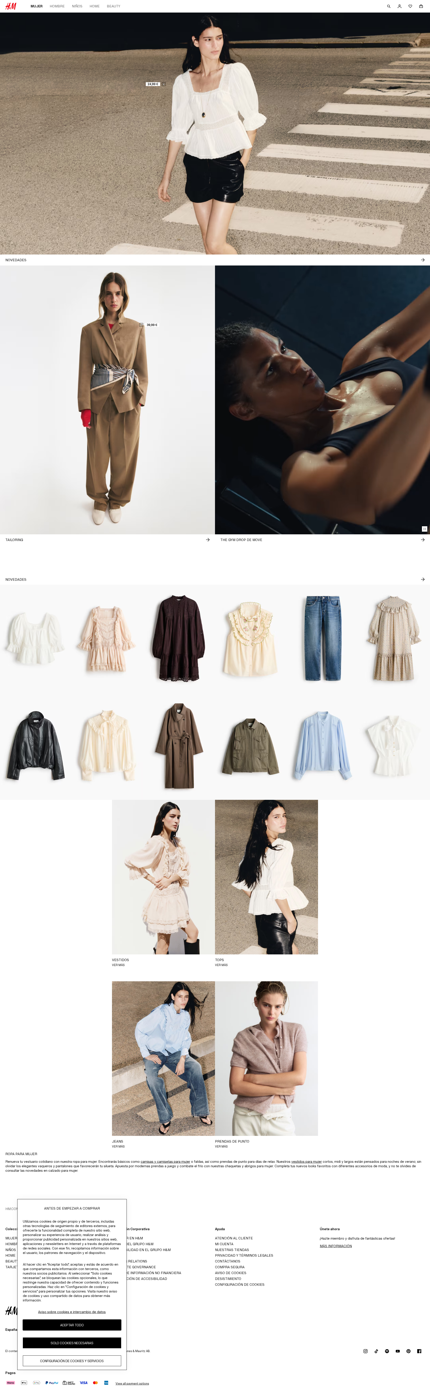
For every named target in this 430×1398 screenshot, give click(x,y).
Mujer (37, 6)
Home (95, 6)
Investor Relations (128, 1261)
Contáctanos (227, 1261)
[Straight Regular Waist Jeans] (322, 638)
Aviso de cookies (230, 1273)
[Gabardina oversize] (179, 746)
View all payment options (132, 1383)
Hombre (57, 6)
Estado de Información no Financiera (145, 1273)
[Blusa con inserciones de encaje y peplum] (36, 638)
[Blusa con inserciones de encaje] (322, 746)
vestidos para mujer (306, 1161)
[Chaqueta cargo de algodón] (251, 746)
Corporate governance (133, 1267)
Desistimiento (228, 1279)
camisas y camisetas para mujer (165, 1161)
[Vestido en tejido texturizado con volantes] (394, 638)
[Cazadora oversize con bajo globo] (36, 746)
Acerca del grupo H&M (131, 1244)
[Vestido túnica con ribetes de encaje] (179, 638)
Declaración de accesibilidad (138, 1279)
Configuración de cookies (239, 1284)
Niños (77, 6)
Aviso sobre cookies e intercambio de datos (72, 1312)
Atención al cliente (234, 1238)
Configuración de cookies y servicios (72, 1361)
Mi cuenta (224, 1244)
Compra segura (230, 1267)
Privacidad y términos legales (244, 1255)
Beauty (113, 6)
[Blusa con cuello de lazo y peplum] (394, 746)
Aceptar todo (72, 1325)
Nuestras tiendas (232, 1250)
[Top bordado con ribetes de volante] (251, 638)
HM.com (12, 1209)
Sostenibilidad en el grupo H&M (140, 1250)
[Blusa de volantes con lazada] (107, 746)
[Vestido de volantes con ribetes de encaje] (107, 638)
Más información (336, 1246)
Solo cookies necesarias (72, 1343)
